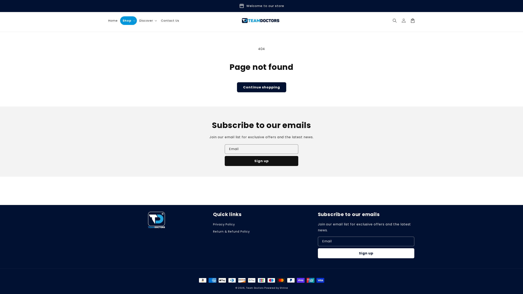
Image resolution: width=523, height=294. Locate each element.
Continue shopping (261, 87)
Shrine (284, 288)
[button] (148, 20)
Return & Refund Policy (231, 231)
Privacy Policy (224, 224)
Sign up (261, 161)
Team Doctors (255, 288)
